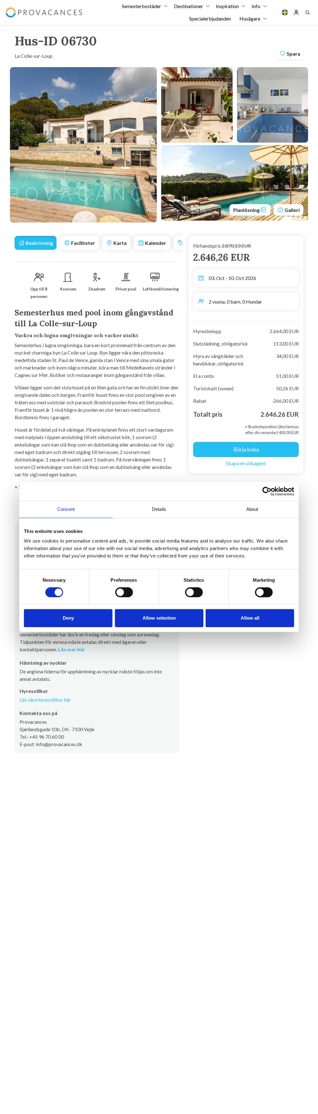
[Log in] (296, 12)
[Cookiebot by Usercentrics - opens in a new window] (267, 491)
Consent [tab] (66, 509)
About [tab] (252, 509)
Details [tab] (159, 509)
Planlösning (247, 210)
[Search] (307, 12)
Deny (68, 618)
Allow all (250, 618)
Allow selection (159, 618)
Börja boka (246, 449)
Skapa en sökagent (246, 463)
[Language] (284, 12)
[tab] (36, 243)
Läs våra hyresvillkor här (45, 700)
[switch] (124, 592)
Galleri (292, 210)
